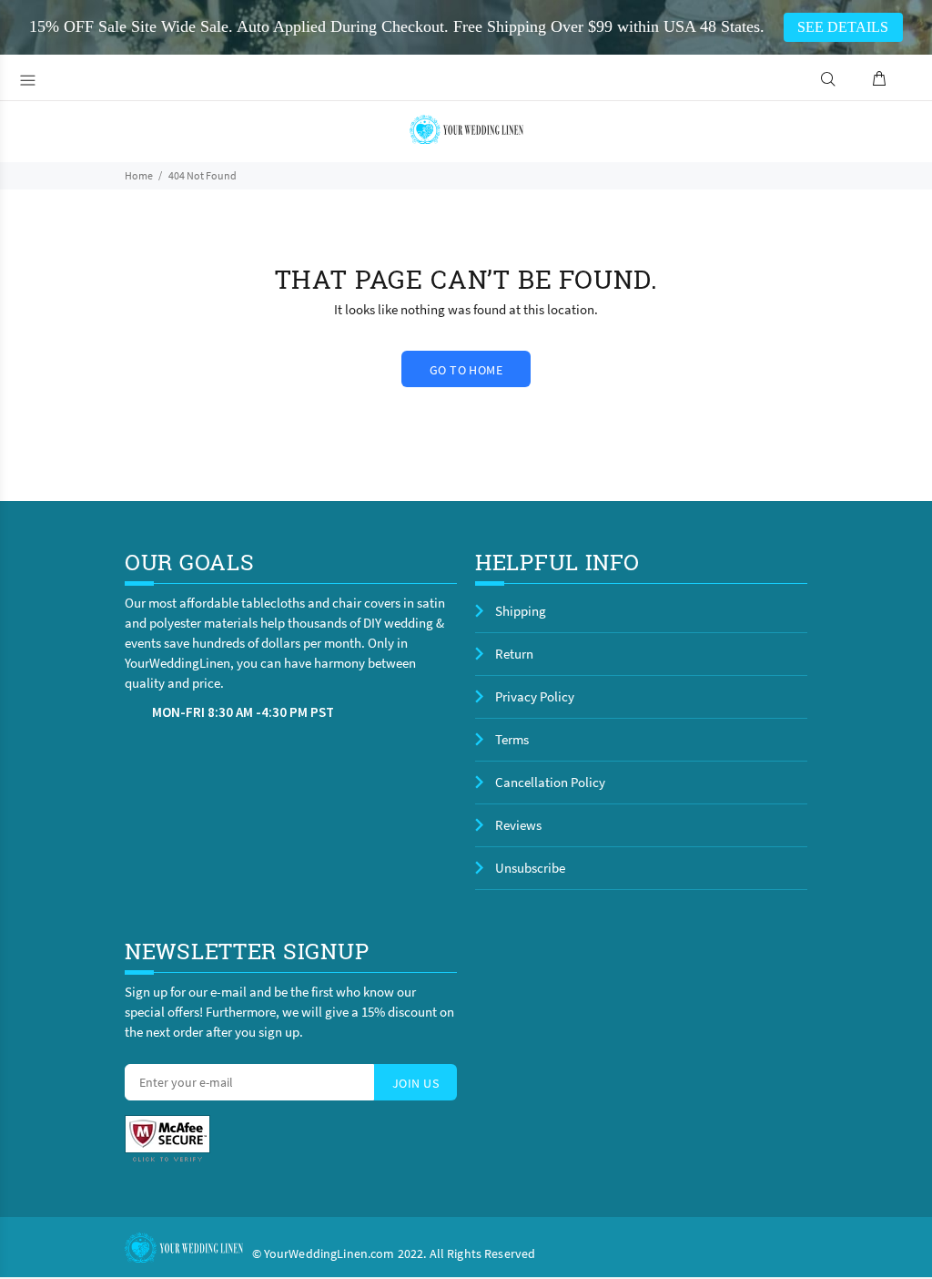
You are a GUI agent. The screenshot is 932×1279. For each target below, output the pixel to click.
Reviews (518, 825)
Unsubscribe (530, 867)
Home (139, 175)
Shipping (520, 610)
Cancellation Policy (550, 782)
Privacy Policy (534, 696)
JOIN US (415, 1083)
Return (514, 653)
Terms (512, 739)
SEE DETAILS (842, 27)
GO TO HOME (466, 370)
